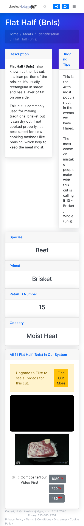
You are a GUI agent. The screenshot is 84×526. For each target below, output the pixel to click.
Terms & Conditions (38, 519)
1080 (57, 478)
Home (13, 34)
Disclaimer (60, 519)
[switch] (15, 477)
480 (56, 498)
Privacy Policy (14, 519)
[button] (45, 6)
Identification (48, 34)
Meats (28, 34)
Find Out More (61, 378)
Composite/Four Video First (34, 479)
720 (56, 488)
